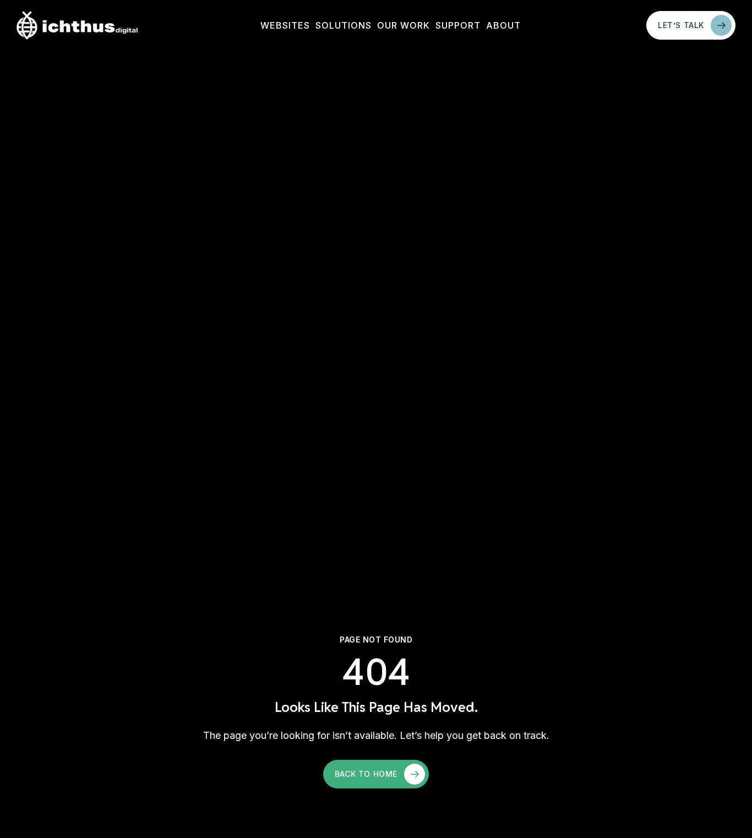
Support (458, 25)
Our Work (403, 25)
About (503, 25)
